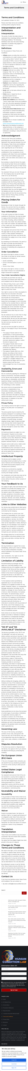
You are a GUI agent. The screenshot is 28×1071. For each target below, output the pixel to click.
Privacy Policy (6, 1019)
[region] (14, 1058)
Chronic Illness (6, 1005)
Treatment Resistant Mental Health (11, 1013)
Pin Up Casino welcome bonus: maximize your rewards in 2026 (17, 906)
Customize (14, 1064)
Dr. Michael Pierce (7, 1002)
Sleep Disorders (6, 1010)
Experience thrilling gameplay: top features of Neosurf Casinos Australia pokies (17, 928)
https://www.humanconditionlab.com (13, 123)
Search (3, 890)
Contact (5, 1025)
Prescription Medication (8, 1007)
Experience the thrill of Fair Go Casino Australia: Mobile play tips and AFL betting (16, 935)
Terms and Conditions (8, 1016)
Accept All (14, 1060)
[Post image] (4, 902)
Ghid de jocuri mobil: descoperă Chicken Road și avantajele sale (17, 901)
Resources (5, 1022)
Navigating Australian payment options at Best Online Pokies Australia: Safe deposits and (17, 913)
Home (4, 999)
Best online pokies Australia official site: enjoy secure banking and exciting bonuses (16, 920)
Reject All (14, 1067)
